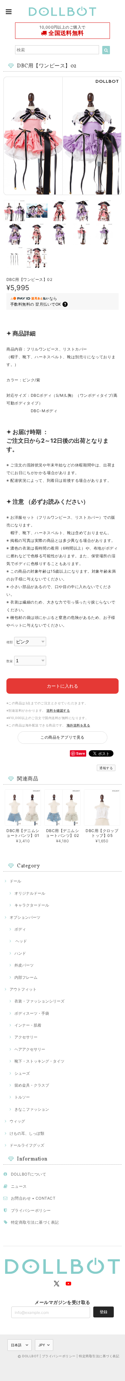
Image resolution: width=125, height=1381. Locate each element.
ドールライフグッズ (27, 1145)
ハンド (20, 953)
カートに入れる (62, 686)
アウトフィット (23, 989)
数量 (9, 661)
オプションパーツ (25, 917)
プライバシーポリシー (31, 1210)
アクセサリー (26, 1037)
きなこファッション (31, 1109)
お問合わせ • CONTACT (33, 1198)
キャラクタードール (31, 905)
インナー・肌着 (27, 1025)
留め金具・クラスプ (31, 1085)
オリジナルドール (29, 893)
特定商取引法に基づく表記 (35, 1222)
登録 (103, 1311)
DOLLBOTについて (28, 1174)
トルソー (22, 1097)
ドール (15, 881)
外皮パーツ (24, 965)
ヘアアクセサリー (29, 1049)
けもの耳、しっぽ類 (27, 1133)
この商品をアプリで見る (62, 737)
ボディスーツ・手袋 (31, 1013)
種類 (9, 642)
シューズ (22, 1073)
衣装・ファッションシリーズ (39, 1001)
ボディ (20, 929)
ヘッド (20, 941)
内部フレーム (26, 977)
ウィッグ (17, 1121)
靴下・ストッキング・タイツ (39, 1061)
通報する (106, 768)
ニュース (19, 1186)
